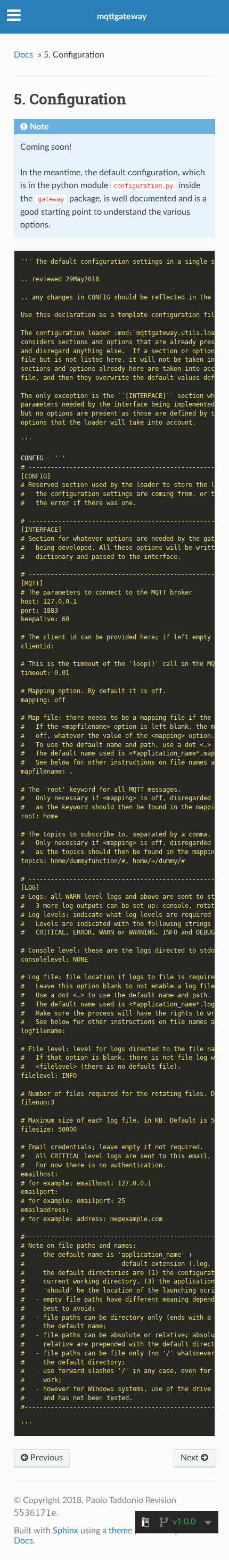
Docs (23, 55)
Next (191, 1457)
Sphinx (65, 1530)
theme (120, 1530)
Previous (45, 1457)
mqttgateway (121, 16)
